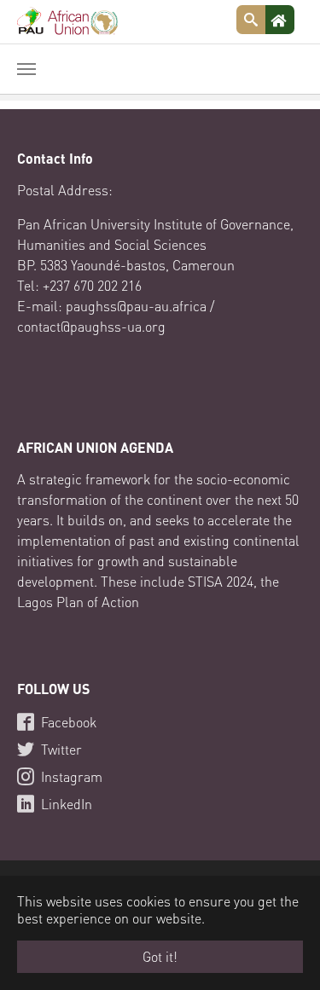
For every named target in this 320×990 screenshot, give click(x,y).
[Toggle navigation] (26, 69)
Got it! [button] (160, 956)
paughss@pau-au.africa (136, 306)
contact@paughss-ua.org (91, 326)
